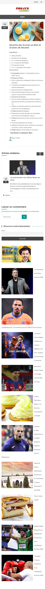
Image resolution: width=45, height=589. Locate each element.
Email (3, 230)
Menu (36, 2)
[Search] (24, 217)
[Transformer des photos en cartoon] (16, 254)
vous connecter (14, 211)
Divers (8, 195)
